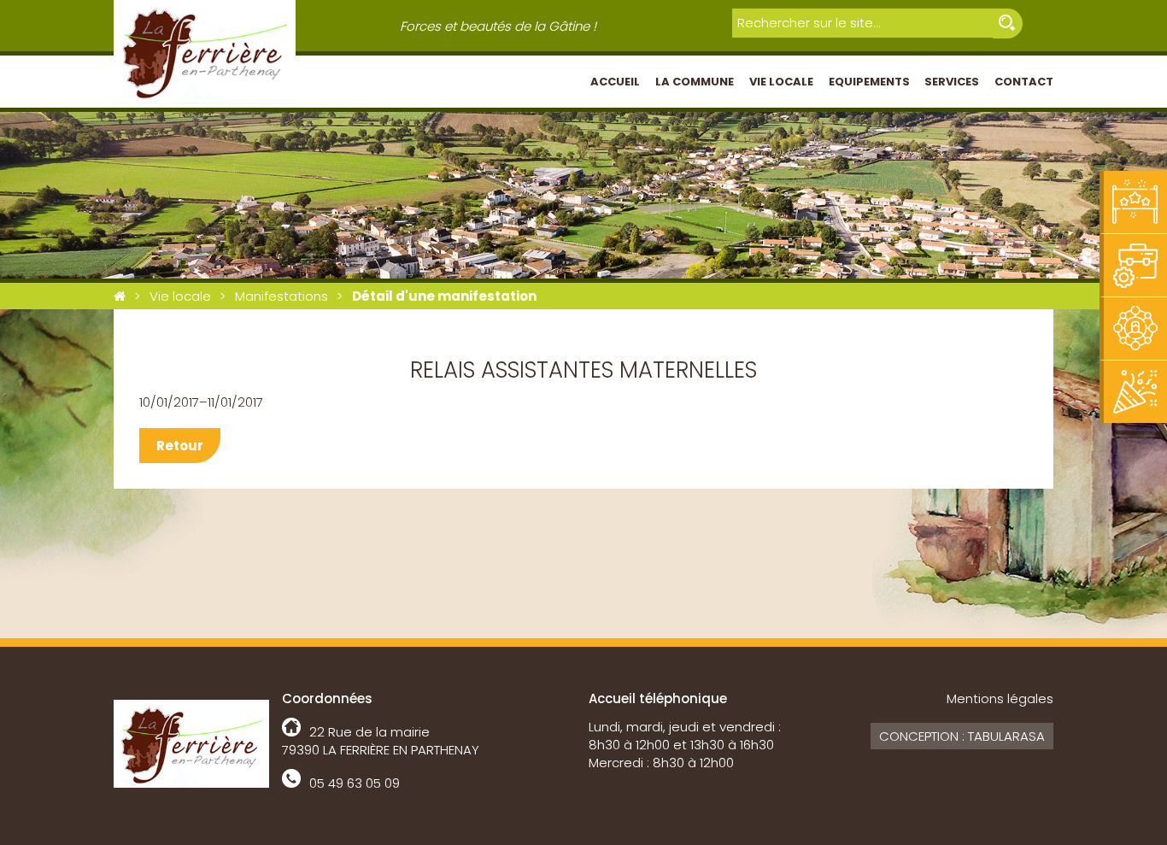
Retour (179, 446)
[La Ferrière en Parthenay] (120, 296)
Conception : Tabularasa (962, 736)
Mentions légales (1000, 698)
